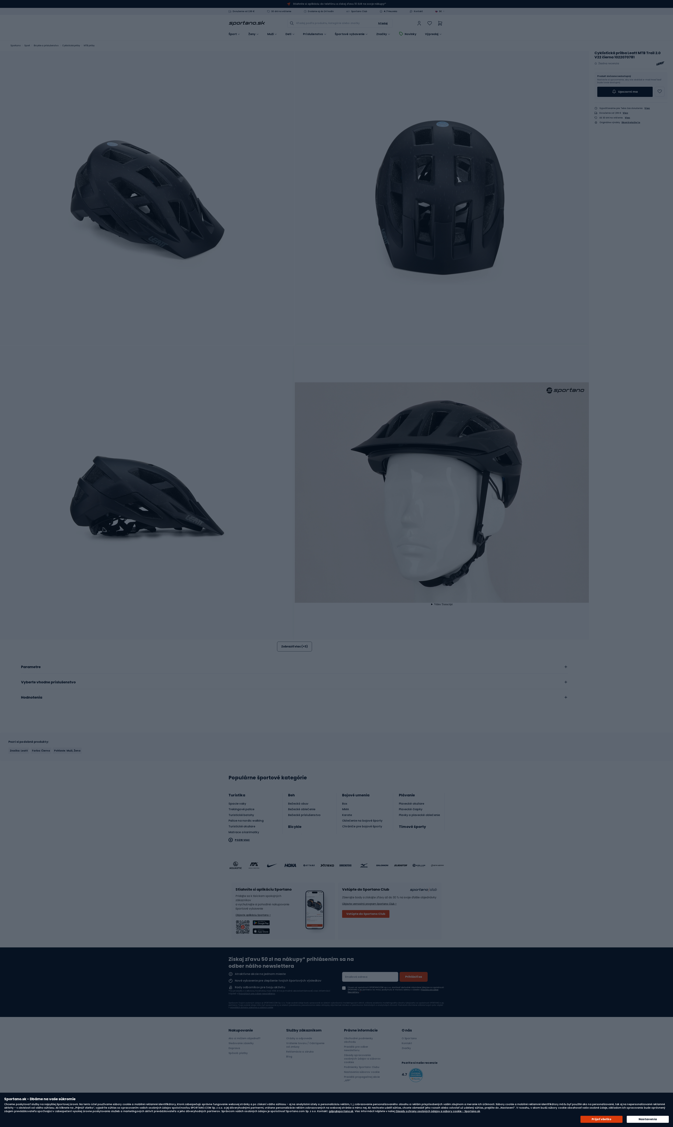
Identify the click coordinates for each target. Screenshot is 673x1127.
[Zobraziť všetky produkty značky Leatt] (660, 63)
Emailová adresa (356, 977)
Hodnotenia (31, 697)
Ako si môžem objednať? (244, 1038)
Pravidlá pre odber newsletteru (356, 1048)
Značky (381, 34)
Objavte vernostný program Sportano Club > (369, 904)
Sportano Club (359, 11)
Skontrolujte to (630, 122)
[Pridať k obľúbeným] (660, 92)
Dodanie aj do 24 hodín (321, 11)
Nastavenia (648, 1119)
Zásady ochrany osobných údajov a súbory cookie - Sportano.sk (438, 1111)
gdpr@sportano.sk (341, 1111)
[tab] (294, 666)
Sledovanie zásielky (241, 1043)
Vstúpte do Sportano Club (365, 914)
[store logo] (247, 23)
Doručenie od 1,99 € (244, 11)
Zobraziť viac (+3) (294, 646)
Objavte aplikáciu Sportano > (253, 915)
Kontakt (418, 11)
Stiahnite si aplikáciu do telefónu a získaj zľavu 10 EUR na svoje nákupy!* (339, 4)
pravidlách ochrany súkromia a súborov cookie (251, 1007)
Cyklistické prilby (71, 45)
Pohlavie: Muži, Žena (67, 750)
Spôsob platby (238, 1053)
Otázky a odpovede (299, 1038)
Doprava (234, 1048)
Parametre (31, 667)
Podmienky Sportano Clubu (361, 1067)
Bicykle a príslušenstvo (46, 45)
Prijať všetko (601, 1119)
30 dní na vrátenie (281, 11)
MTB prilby (89, 45)
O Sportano (409, 1038)
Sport (27, 45)
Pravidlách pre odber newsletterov (257, 993)
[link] (419, 23)
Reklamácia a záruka (300, 1051)
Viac (647, 108)
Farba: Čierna (41, 750)
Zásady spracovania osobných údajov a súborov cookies (362, 1058)
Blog (289, 1056)
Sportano (16, 45)
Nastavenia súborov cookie (362, 1072)
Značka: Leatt (19, 750)
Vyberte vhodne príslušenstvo (48, 682)
